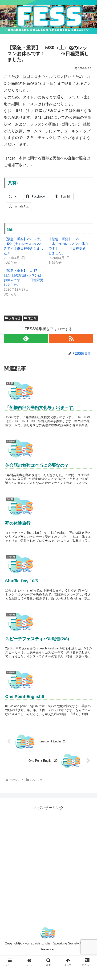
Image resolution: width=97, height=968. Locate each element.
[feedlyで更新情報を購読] (26, 338)
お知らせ (14, 318)
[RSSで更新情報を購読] (71, 338)
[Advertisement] (48, 859)
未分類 (32, 318)
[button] (87, 713)
